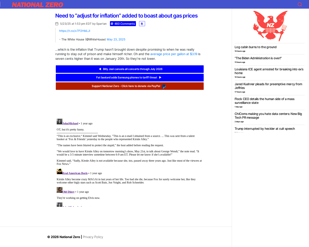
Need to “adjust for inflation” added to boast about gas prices (126, 15)
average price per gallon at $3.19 (173, 54)
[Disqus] (129, 162)
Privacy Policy (93, 237)
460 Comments (124, 23)
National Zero (70, 237)
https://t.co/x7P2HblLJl (74, 31)
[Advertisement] (130, 101)
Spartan (101, 23)
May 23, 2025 (116, 39)
